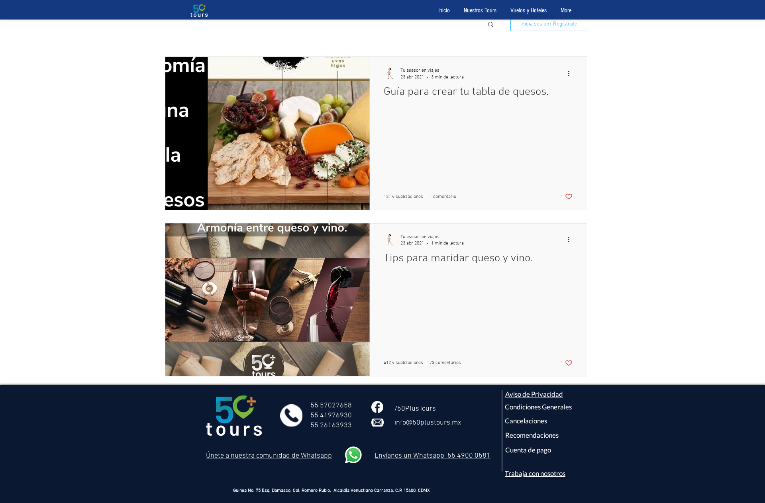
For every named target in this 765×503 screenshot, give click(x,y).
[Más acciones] (571, 73)
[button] (490, 25)
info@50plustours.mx (427, 423)
